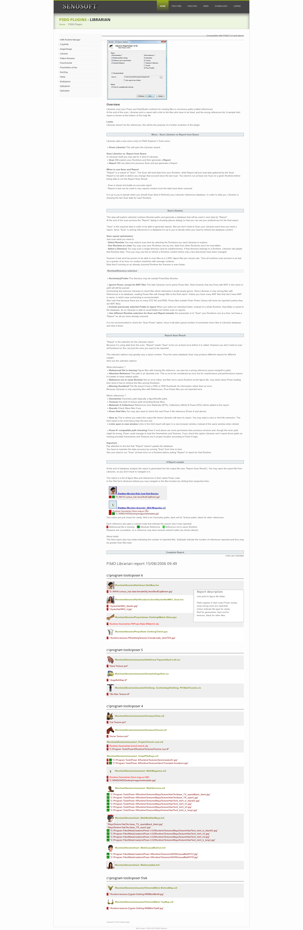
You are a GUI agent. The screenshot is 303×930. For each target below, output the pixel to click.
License (237, 6)
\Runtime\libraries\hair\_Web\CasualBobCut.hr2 (140, 847)
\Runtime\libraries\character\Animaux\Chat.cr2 (139, 716)
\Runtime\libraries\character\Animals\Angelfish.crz (141, 673)
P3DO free (176, 6)
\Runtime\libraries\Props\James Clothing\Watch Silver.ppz (145, 617)
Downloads (221, 6)
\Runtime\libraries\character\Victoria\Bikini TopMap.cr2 (143, 902)
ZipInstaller (65, 91)
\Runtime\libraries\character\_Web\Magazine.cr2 (140, 771)
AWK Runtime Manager (70, 40)
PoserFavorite (66, 63)
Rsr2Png (64, 72)
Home (162, 6)
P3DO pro (192, 6)
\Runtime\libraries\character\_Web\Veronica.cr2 (139, 788)
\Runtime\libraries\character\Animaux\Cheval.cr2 (140, 730)
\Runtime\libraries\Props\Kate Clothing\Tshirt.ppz (141, 631)
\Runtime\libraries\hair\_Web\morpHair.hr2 (137, 865)
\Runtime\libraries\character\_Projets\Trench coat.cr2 (135, 742)
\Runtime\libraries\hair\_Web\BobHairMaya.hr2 (139, 818)
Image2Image (66, 49)
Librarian (64, 54)
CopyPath (64, 44)
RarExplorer (65, 82)
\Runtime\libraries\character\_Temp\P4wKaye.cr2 (132, 756)
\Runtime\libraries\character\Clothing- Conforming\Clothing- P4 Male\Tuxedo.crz (157, 688)
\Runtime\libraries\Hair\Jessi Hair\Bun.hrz (136, 585)
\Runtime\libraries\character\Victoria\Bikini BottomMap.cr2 (145, 888)
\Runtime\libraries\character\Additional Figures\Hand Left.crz (147, 659)
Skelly (62, 77)
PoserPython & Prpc (68, 67)
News (206, 6)
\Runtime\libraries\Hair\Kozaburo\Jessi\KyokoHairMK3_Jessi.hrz (149, 599)
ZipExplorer (65, 86)
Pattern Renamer (67, 58)
